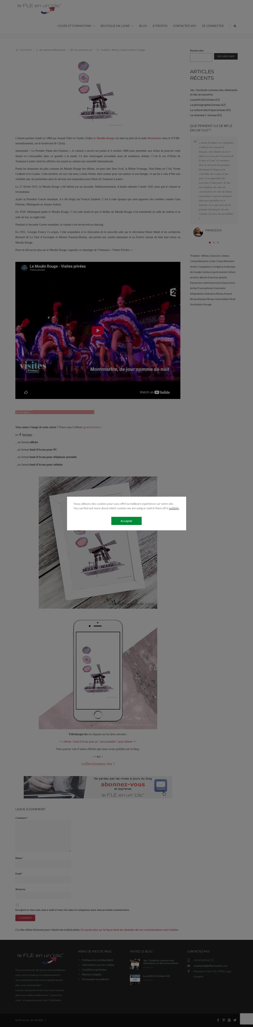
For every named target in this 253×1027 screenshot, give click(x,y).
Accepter (126, 521)
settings (174, 508)
